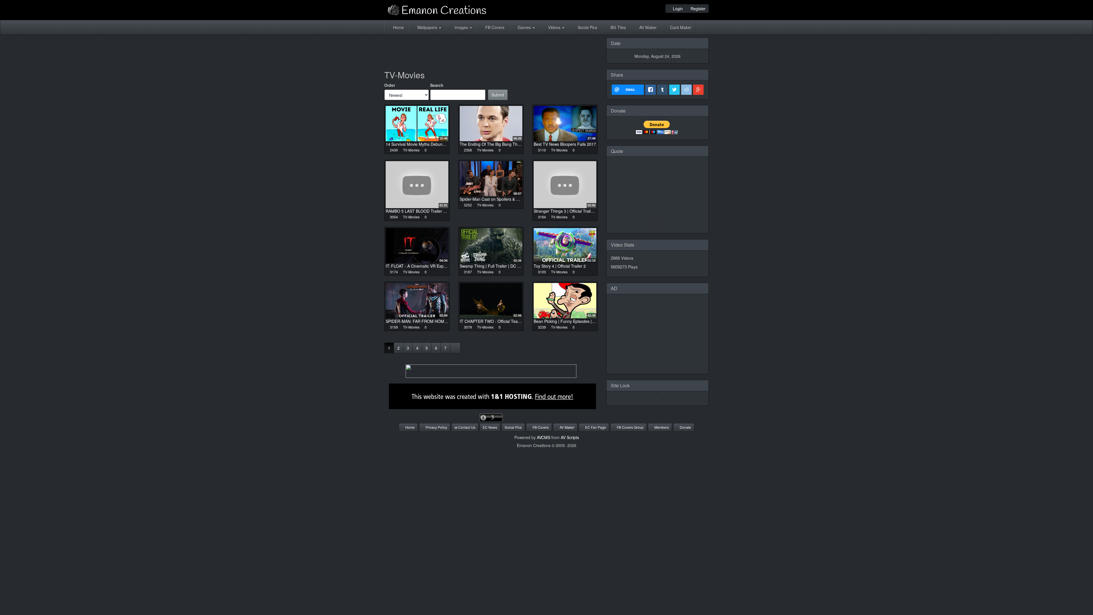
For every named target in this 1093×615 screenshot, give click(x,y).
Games (524, 27)
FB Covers (494, 27)
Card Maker (680, 27)
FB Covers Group (630, 427)
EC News (490, 427)
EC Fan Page (595, 427)
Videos (554, 27)
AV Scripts (570, 437)
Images (461, 27)
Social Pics (587, 27)
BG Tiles (617, 27)
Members (661, 427)
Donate (685, 427)
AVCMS (543, 437)
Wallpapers (427, 27)
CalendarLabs (657, 227)
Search (436, 85)
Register (697, 8)
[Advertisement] (491, 50)
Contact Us (466, 427)
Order (389, 85)
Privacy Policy (436, 427)
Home (398, 27)
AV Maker (647, 27)
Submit (498, 95)
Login (677, 8)
